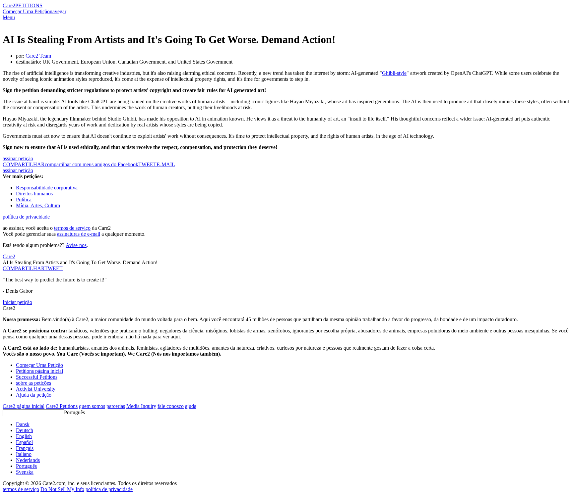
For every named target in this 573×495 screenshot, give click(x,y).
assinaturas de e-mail (78, 234)
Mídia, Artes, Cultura (38, 205)
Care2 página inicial (23, 406)
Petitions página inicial (39, 371)
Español (24, 442)
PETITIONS (28, 5)
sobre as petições (33, 383)
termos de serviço (72, 228)
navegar (58, 11)
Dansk (23, 424)
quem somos (92, 406)
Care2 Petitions (62, 406)
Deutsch (24, 430)
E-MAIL (166, 164)
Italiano (24, 454)
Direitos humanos (34, 193)
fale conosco (171, 406)
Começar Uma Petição (26, 11)
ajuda (190, 406)
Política (24, 199)
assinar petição (18, 158)
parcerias (115, 406)
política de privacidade (26, 217)
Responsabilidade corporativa (47, 187)
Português (74, 412)
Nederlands (28, 460)
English (24, 436)
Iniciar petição (17, 302)
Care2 (9, 5)
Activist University (35, 389)
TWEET (147, 164)
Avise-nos (76, 245)
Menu (9, 17)
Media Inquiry (141, 406)
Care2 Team (38, 56)
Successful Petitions (36, 377)
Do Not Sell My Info (62, 489)
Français (24, 448)
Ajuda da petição (33, 395)
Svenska (24, 472)
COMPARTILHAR (23, 268)
